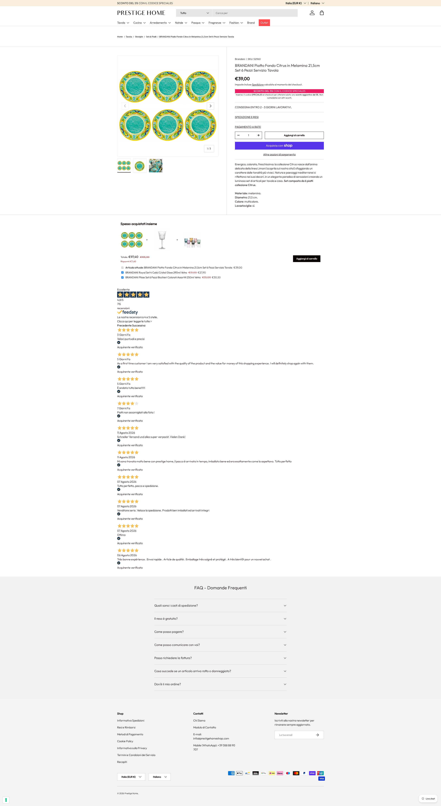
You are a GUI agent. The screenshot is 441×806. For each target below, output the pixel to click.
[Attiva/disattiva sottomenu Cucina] (144, 23)
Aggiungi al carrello (294, 135)
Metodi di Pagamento (130, 734)
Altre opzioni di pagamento (279, 154)
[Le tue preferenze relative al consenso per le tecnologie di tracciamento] (6, 800)
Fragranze (215, 22)
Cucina (137, 22)
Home (120, 37)
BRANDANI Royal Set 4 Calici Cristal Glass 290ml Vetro (156, 272)
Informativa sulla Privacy (132, 748)
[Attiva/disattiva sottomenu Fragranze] (224, 23)
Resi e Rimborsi (126, 727)
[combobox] (237, 13)
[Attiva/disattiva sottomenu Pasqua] (203, 23)
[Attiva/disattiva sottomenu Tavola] (128, 23)
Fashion (234, 22)
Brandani (240, 59)
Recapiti (122, 762)
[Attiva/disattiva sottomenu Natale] (186, 23)
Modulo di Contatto (204, 727)
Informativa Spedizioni (130, 720)
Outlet (264, 22)
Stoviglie (139, 37)
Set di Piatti (151, 37)
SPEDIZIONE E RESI (247, 117)
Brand (251, 22)
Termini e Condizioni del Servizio (136, 755)
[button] (322, 13)
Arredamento (158, 22)
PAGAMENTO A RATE (248, 127)
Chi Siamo (199, 720)
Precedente (124, 325)
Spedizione (258, 84)
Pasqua (195, 22)
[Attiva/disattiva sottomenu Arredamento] (169, 23)
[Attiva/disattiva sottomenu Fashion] (242, 23)
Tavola (121, 22)
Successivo (138, 325)
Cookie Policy (125, 741)
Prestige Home (131, 793)
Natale (179, 22)
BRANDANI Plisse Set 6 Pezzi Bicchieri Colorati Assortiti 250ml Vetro (163, 277)
